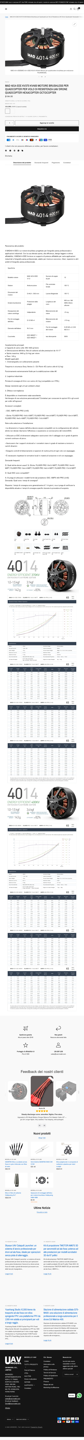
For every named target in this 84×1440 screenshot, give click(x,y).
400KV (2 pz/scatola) (12, 111)
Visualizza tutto (42, 1210)
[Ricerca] (74, 9)
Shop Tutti (42, 1135)
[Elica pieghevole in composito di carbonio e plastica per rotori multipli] (67, 1146)
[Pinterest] (15, 150)
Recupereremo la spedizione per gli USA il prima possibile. (62, 2)
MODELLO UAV (30, 1357)
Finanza (46, 1381)
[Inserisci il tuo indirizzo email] (77, 1374)
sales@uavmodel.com (12, 1398)
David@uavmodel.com (12, 1403)
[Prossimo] (45, 76)
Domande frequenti (41, 162)
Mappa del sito (48, 1384)
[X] (10, 150)
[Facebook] (6, 150)
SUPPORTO (28, 1385)
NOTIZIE (27, 1382)
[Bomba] (19, 150)
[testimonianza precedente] (40, 1123)
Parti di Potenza (29, 1370)
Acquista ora (42, 129)
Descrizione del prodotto (22, 162)
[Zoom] (75, 24)
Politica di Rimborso (50, 1369)
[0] (77, 9)
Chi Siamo (48, 1357)
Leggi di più (9, 1271)
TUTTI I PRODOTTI (31, 1364)
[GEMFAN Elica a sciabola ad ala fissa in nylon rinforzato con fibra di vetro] (16, 1146)
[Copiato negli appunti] (23, 150)
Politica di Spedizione (51, 1375)
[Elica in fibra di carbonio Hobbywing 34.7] (16, 1177)
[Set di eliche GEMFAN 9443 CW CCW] (42, 1146)
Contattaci (67, 162)
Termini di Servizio (50, 1372)
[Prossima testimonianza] (44, 1123)
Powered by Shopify (36, 1427)
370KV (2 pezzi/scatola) (7, 111)
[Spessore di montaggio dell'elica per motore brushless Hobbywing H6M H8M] (42, 1177)
